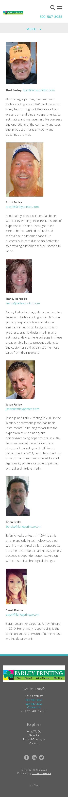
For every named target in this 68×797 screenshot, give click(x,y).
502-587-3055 (51, 16)
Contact (34, 743)
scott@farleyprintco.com (22, 207)
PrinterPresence (41, 773)
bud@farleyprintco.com (39, 90)
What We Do (34, 731)
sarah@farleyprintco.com (22, 614)
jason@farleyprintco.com (22, 409)
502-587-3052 (34, 704)
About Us (34, 735)
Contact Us (34, 707)
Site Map (34, 785)
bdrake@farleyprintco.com (23, 526)
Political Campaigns (34, 739)
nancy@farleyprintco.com (23, 303)
